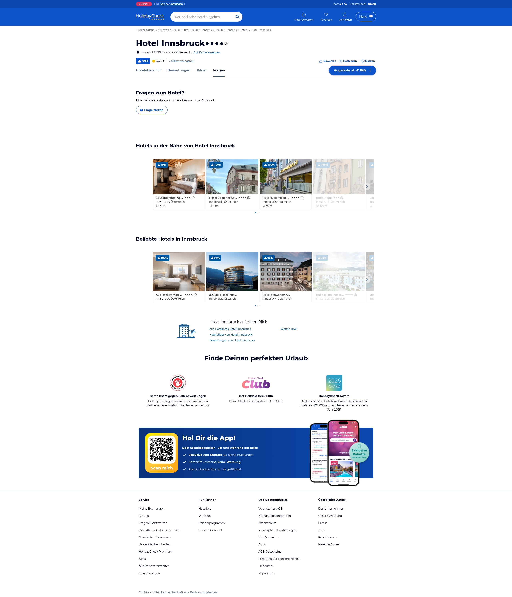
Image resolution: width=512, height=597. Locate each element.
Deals (142, 3)
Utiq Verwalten (268, 537)
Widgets (205, 516)
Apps (142, 559)
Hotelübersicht (148, 70)
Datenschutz (267, 523)
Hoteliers (205, 508)
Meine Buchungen (151, 508)
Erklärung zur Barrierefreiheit (279, 559)
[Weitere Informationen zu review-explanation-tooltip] (192, 61)
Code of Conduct (210, 530)
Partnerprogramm (212, 523)
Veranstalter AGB (270, 508)
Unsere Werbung (330, 516)
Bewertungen (178, 70)
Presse (322, 523)
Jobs (321, 530)
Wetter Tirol (289, 329)
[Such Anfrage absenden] (237, 17)
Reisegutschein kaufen (154, 544)
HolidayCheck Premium (155, 551)
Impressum (266, 573)
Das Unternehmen (331, 508)
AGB (261, 544)
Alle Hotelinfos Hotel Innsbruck (230, 329)
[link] (303, 17)
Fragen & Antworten (153, 523)
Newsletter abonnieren (155, 537)
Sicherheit (265, 566)
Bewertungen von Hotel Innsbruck (232, 340)
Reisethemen (327, 537)
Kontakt (338, 3)
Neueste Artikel (329, 544)
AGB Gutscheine (269, 551)
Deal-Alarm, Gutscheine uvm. (159, 530)
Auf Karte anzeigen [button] (206, 52)
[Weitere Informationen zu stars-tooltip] (226, 43)
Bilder (202, 70)
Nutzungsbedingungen (274, 516)
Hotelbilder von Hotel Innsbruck (230, 334)
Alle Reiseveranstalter (154, 566)
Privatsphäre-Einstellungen (277, 530)
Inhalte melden (149, 573)
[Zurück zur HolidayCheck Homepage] (150, 17)
